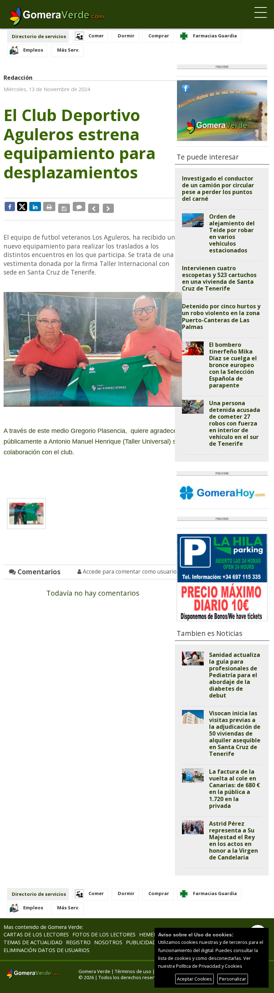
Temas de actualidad (33, 942)
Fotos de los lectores (104, 934)
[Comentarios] (77, 206)
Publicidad (141, 942)
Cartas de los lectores (36, 934)
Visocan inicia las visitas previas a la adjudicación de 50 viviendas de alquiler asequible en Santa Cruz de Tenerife (234, 733)
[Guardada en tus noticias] (63, 206)
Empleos (33, 50)
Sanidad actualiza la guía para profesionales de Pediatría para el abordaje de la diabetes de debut (234, 675)
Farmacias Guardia (215, 35)
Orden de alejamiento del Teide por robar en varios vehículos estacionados (232, 233)
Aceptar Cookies (194, 979)
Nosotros (108, 942)
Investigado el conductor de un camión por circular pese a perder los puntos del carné (218, 188)
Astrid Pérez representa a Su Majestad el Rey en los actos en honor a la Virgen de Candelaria (233, 840)
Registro (78, 942)
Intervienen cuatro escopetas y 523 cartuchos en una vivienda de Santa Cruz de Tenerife (219, 278)
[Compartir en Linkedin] (35, 206)
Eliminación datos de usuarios (47, 950)
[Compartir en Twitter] (22, 206)
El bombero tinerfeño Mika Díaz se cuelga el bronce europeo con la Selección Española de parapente (233, 365)
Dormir (126, 35)
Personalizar (232, 979)
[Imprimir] (49, 206)
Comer (96, 35)
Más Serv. (68, 50)
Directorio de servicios (39, 36)
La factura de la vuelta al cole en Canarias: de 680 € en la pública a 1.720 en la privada (234, 788)
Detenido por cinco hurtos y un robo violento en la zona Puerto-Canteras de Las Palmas (221, 316)
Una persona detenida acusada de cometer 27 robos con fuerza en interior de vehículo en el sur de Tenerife (234, 423)
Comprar (158, 35)
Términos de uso (133, 971)
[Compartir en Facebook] (10, 206)
